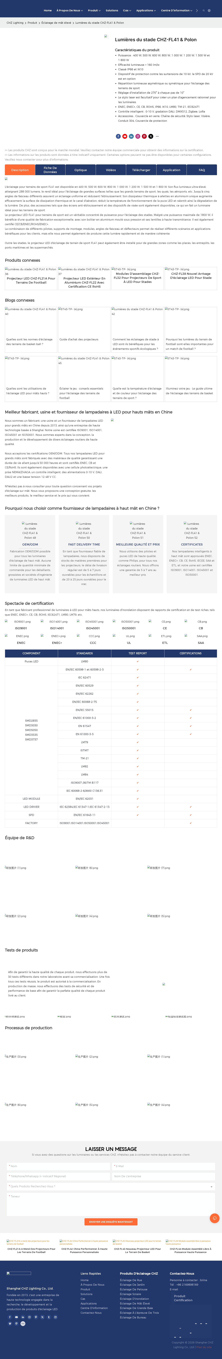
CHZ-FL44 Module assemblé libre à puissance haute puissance (190, 1250)
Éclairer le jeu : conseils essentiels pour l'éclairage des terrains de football (81, 393)
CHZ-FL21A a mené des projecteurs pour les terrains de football (31, 1250)
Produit (32, 22)
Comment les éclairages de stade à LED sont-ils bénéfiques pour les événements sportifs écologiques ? (136, 344)
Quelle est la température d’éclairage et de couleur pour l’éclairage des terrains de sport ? (137, 393)
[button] (197, 10)
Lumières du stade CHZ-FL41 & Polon (99, 22)
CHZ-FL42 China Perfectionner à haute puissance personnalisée (84, 1250)
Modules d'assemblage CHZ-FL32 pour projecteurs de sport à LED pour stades (137, 278)
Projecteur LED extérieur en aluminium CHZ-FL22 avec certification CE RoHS (84, 282)
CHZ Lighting (15, 22)
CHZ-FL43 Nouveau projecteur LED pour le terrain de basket (137, 1250)
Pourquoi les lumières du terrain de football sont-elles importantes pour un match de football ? (189, 344)
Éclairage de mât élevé (56, 22)
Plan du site (204, 1347)
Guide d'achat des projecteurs (78, 339)
